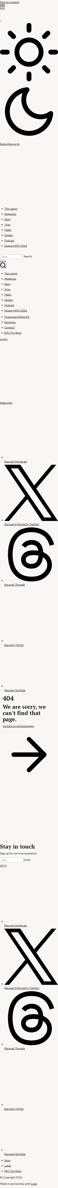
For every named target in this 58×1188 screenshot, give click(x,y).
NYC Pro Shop (12, 332)
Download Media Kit (17, 316)
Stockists (10, 322)
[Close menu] (0, 252)
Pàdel (7, 229)
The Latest (10, 208)
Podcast (9, 240)
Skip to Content (9, 2)
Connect (9, 327)
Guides (8, 235)
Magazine (10, 214)
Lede (34, 1183)
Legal (7, 1165)
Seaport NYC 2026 (15, 245)
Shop (7, 219)
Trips (7, 224)
